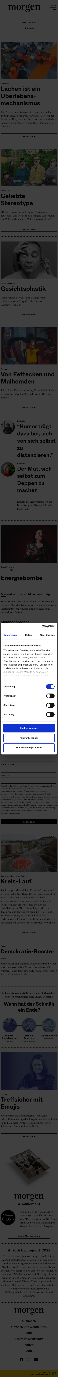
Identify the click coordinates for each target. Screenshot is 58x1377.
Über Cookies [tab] (47, 635)
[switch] (50, 696)
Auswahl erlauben (29, 738)
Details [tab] (28, 635)
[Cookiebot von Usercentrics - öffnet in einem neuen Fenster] (42, 627)
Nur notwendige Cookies (29, 747)
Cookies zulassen (29, 728)
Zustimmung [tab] (10, 635)
